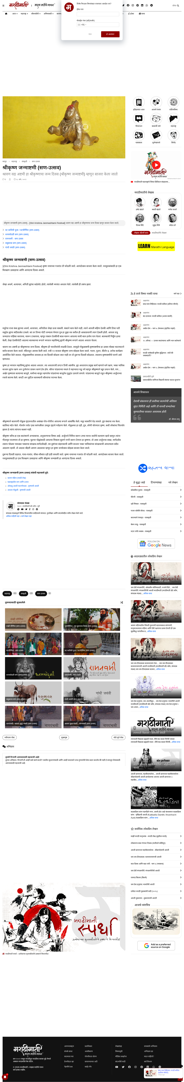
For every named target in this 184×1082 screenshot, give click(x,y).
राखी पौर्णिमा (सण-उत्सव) (15, 626)
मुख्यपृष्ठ (64, 737)
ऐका (132, 14)
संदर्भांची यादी (120, 1061)
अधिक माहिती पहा (13, 516)
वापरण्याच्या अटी (91, 1061)
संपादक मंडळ (23, 503)
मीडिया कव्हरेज (121, 1056)
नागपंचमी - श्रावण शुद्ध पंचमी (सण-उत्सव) (21, 724)
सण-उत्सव (36, 161)
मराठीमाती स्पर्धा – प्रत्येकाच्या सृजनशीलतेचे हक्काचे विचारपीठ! (27, 954)
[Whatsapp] (147, 5)
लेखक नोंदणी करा (141, 233)
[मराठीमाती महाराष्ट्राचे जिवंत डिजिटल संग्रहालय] (156, 165)
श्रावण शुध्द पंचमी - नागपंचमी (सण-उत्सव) (80, 724)
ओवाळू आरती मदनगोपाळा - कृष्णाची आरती (23, 486)
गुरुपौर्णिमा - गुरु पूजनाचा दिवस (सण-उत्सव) (81, 626)
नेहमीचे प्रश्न (68, 1067)
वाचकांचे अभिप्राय (150, 1046)
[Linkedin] (142, 5)
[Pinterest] (137, 5)
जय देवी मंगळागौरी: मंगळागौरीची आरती (151, 581)
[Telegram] (151, 5)
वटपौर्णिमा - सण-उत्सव (14, 650)
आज (14, 14)
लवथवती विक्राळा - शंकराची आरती (149, 732)
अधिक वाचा (147, 593)
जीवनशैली (35, 14)
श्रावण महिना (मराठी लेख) (17, 478)
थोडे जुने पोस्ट (118, 737)
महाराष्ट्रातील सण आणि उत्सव (18, 482)
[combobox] (82, 25)
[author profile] (10, 179)
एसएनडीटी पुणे (148, 376)
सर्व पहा (177, 294)
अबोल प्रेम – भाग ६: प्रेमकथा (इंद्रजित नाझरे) (159, 368)
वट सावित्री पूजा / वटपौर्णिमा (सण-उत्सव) (22, 230)
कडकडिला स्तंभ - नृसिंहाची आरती (149, 805)
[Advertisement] (92, 74)
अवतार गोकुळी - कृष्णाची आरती (19, 490)
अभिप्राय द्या (148, 1051)
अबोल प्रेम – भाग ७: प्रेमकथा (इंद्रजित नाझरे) (159, 328)
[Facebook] (128, 5)
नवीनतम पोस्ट (10, 737)
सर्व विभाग (148, 1061)
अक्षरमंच (146, 301)
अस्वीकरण (89, 1051)
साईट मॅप (88, 1067)
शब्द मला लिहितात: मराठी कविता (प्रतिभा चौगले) (160, 304)
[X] (123, 5)
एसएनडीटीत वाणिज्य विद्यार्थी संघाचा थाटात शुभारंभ (161, 380)
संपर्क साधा (68, 1051)
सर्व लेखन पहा (26, 516)
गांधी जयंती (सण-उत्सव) (15, 247)
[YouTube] (23, 509)
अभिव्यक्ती (48, 14)
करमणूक (60, 14)
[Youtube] (116, 1067)
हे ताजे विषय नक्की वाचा (145, 293)
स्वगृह (5, 161)
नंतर (90, 34)
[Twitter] (27, 509)
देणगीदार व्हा (69, 1061)
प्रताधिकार (88, 1046)
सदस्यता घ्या (68, 1056)
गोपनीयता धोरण (91, 1056)
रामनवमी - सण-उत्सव (14, 238)
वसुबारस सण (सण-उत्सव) (16, 243)
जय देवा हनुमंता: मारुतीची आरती (148, 695)
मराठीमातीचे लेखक (159, 233)
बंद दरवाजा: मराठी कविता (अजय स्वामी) (157, 316)
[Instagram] (133, 5)
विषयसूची (118, 1051)
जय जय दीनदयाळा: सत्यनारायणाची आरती (152, 657)
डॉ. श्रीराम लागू (174, 419)
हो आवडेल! (110, 34)
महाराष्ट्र (23, 14)
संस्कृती (24, 161)
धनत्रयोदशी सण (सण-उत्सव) (17, 234)
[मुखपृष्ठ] (6, 14)
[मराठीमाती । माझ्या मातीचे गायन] (38, 8)
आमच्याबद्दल (69, 1046)
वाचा (143, 14)
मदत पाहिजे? (149, 1056)
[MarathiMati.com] (19, 509)
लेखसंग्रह (118, 1046)
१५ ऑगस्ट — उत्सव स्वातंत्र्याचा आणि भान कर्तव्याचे (162, 341)
